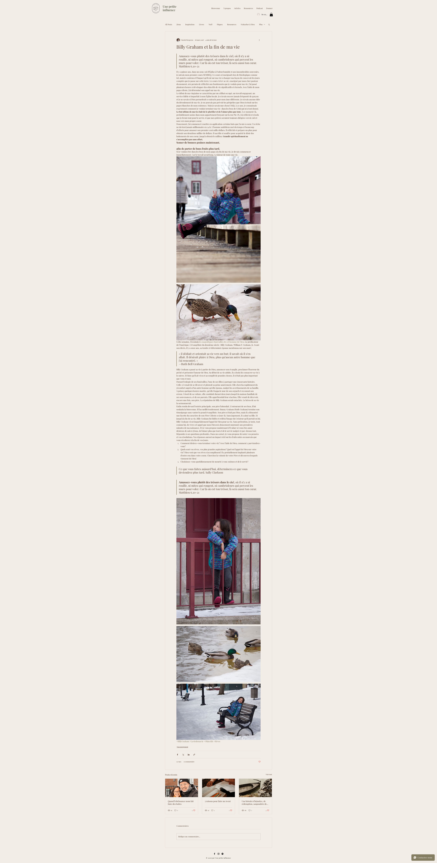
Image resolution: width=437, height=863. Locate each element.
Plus (261, 24)
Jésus (179, 24)
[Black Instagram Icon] (218, 854)
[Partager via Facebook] (177, 755)
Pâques (220, 24)
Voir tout (269, 774)
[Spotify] (222, 854)
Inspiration (189, 24)
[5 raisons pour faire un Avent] (218, 788)
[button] (248, 8)
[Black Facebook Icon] (214, 854)
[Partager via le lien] (194, 755)
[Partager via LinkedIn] (189, 755)
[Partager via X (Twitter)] (183, 755)
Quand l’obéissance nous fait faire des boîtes (181, 802)
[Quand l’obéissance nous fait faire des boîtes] (181, 788)
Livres (201, 24)
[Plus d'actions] (259, 40)
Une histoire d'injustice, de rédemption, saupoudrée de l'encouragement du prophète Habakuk (255, 802)
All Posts (168, 24)
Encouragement (182, 747)
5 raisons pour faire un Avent (218, 801)
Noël (210, 24)
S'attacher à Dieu (248, 24)
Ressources (231, 24)
